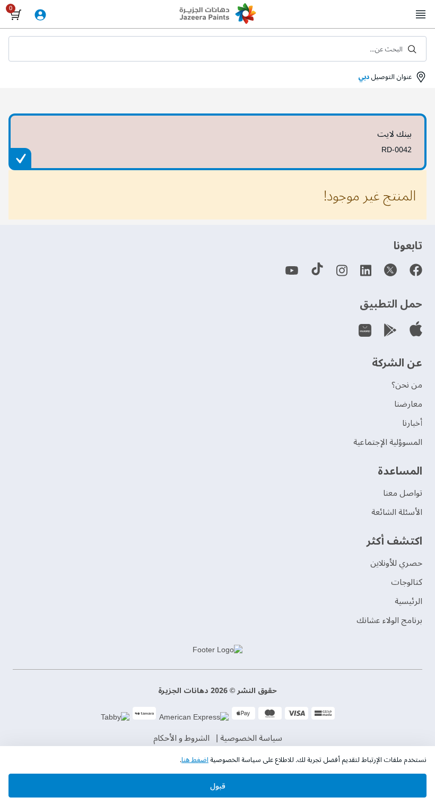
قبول (217, 786)
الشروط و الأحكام (181, 738)
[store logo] (217, 14)
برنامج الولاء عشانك (389, 620)
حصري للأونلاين (396, 563)
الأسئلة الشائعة (396, 512)
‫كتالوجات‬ (406, 582)
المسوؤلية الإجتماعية (387, 442)
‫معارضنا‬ (408, 404)
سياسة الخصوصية (251, 738)
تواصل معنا (402, 493)
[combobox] (217, 49)
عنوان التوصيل (385, 76)
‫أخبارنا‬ (412, 423)
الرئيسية (408, 601)
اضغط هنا (194, 759)
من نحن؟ (407, 385)
